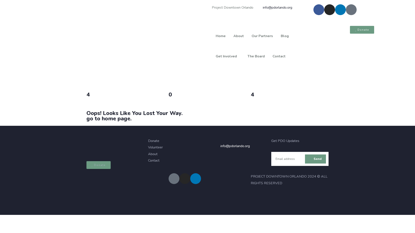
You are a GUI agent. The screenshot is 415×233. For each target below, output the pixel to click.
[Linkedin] (340, 9)
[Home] (104, 43)
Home (221, 36)
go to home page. (109, 118)
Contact (279, 56)
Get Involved (226, 56)
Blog (285, 36)
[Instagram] (329, 9)
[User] (351, 9)
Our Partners (262, 36)
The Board (256, 56)
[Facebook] (318, 9)
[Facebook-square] (174, 178)
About (238, 36)
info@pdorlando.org (235, 146)
